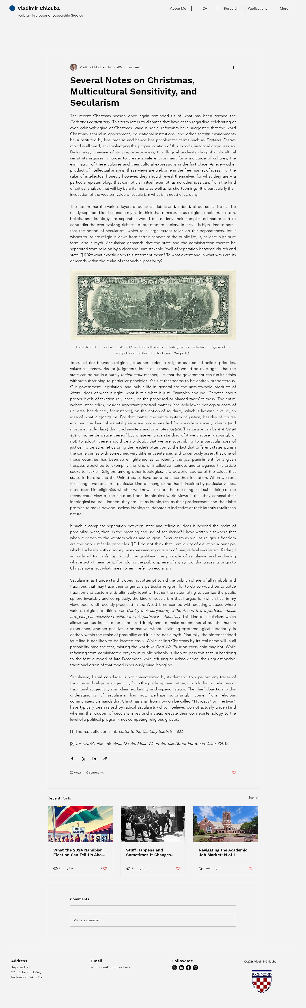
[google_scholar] (174, 967)
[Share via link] (105, 759)
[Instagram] (195, 967)
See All (253, 797)
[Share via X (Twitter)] (83, 759)
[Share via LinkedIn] (94, 759)
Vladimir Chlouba (39, 8)
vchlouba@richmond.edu (111, 967)
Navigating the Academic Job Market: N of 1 (223, 852)
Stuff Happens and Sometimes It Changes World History (148, 852)
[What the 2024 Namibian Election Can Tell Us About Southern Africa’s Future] (80, 824)
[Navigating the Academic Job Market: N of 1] (225, 824)
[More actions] (233, 67)
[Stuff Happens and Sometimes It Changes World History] (153, 824)
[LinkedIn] (181, 967)
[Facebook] (188, 967)
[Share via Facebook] (72, 759)
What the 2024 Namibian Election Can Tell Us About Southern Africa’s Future (79, 852)
